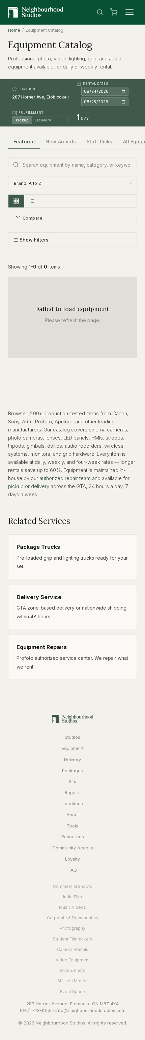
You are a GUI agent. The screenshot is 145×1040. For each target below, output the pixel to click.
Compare (32, 218)
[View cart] (113, 12)
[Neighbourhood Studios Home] (35, 12)
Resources (72, 836)
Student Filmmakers (72, 938)
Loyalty (72, 859)
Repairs (73, 792)
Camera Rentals (72, 949)
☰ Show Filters (31, 240)
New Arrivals (61, 141)
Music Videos (72, 907)
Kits (72, 781)
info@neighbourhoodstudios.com (90, 1010)
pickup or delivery (28, 486)
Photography (72, 928)
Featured (24, 141)
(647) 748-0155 (36, 1010)
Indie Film (72, 896)
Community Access (72, 847)
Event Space (72, 991)
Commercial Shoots (72, 886)
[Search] (99, 12)
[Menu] (129, 12)
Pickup (22, 120)
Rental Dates (95, 83)
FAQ (72, 870)
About (72, 814)
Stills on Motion (72, 980)
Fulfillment (31, 112)
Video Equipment (73, 959)
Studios (72, 737)
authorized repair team (65, 478)
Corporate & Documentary (72, 917)
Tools (72, 825)
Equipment (73, 748)
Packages (72, 770)
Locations (72, 803)
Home (14, 30)
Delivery (43, 120)
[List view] (32, 201)
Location (27, 89)
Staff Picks (100, 141)
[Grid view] (16, 201)
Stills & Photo (73, 970)
